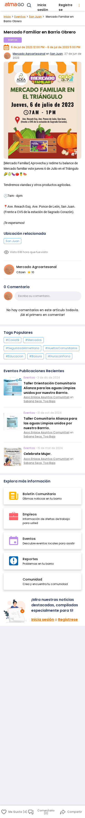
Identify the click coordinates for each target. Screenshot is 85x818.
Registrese (65, 6)
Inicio (7, 17)
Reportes (30, 559)
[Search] (29, 5)
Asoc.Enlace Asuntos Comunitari (46, 397)
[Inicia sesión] (16, 610)
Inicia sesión (42, 6)
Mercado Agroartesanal (29, 54)
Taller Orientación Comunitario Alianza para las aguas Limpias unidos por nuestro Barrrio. (50, 388)
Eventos (20, 17)
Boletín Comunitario (39, 494)
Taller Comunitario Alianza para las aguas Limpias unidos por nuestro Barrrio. (50, 423)
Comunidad (32, 579)
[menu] (79, 5)
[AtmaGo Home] (15, 5)
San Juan (35, 17)
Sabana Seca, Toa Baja (39, 401)
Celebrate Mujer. (37, 453)
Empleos (30, 514)
